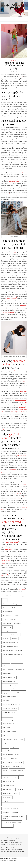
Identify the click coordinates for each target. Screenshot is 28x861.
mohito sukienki (6, 727)
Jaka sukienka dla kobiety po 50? (16, 669)
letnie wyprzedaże (14, 693)
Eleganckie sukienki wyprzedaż (10, 646)
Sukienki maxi (19, 195)
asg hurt (5, 619)
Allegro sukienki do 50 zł (9, 607)
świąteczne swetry (7, 826)
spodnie (21, 76)
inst (4, 669)
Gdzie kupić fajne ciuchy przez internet (12, 650)
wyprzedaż (4, 575)
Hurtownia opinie (18, 842)
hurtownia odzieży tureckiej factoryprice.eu (13, 665)
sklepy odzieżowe (5, 429)
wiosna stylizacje (7, 797)
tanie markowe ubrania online (10, 778)
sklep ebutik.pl (6, 766)
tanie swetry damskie (8, 789)
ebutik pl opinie (10, 436)
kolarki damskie (16, 839)
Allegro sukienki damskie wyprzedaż (11, 604)
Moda (11, 839)
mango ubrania (6, 700)
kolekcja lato (6, 689)
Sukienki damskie (13, 851)
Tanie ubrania (20, 789)
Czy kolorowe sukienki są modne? (11, 635)
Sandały (24, 381)
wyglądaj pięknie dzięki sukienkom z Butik (13, 801)
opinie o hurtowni (11, 521)
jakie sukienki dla (7, 673)
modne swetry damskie (8, 723)
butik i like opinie (16, 464)
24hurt (4, 600)
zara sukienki (6, 812)
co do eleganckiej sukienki (9, 631)
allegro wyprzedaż (7, 615)
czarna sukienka (21, 172)
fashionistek (12, 195)
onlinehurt (5, 747)
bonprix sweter (18, 623)
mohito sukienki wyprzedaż (9, 731)
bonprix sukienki (7, 623)
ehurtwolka (14, 638)
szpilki (14, 252)
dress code (5, 638)
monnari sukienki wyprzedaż (10, 739)
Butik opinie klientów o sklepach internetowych (11, 844)
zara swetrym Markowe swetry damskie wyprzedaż (13, 817)
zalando (5, 805)
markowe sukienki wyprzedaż (10, 708)
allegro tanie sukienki (8, 611)
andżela (17, 615)
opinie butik (13, 469)
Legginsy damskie (5, 839)
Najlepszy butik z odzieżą (6, 846)
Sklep (17, 455)
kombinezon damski (10, 298)
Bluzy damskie (12, 840)
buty (13, 371)
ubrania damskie (14, 586)
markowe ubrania (7, 716)
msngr (21, 739)
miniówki (11, 187)
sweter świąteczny (18, 774)
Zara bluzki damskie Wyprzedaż (10, 808)
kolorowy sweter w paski (18, 689)
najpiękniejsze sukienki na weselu (11, 743)
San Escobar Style (14, 7)
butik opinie (23, 455)
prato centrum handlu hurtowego (11, 754)
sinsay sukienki (18, 762)
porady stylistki (6, 750)
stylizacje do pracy (17, 766)
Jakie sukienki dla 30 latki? (9, 677)
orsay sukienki (14, 747)
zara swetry (15, 812)
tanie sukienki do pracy (8, 785)
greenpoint (5, 658)
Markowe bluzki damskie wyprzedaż (12, 704)
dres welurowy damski (8, 312)
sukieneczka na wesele (15, 181)
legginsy (5, 693)
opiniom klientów (5, 560)
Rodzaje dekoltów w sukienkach (8, 847)
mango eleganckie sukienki (9, 696)
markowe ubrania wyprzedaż (10, 720)
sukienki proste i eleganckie (16, 770)
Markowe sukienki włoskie (9, 712)
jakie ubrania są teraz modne (7, 842)
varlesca (16, 793)
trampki (3, 138)
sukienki (5, 770)
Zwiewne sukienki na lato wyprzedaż (12, 822)
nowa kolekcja (22, 589)
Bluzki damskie (4, 840)
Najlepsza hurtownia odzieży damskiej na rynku (11, 849)
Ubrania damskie (5, 853)
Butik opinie (17, 498)
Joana (4, 595)
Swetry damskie (21, 851)
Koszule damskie (5, 851)
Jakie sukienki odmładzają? (9, 681)
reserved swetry (13, 758)
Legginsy (14, 60)
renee (4, 758)
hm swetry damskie (17, 662)
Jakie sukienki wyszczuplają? (9, 685)
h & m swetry (15, 658)
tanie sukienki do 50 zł (8, 781)
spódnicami (22, 407)
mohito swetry (6, 735)
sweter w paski (6, 774)
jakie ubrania (17, 493)
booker (4, 627)
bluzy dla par (13, 619)
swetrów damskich (20, 400)
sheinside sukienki (7, 762)
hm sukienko (6, 662)
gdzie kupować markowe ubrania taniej (12, 654)
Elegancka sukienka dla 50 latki (10, 642)
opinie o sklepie (22, 497)
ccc (10, 627)
